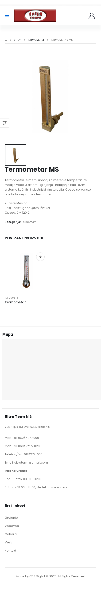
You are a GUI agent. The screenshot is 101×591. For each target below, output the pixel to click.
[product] (26, 271)
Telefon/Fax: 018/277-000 (24, 454)
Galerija (11, 534)
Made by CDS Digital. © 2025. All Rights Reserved (50, 576)
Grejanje (11, 517)
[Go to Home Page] (6, 39)
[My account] (92, 15)
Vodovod (12, 526)
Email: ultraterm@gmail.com (26, 462)
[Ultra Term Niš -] (35, 15)
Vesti (8, 542)
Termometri (28, 222)
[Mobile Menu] (8, 16)
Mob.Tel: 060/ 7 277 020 (22, 446)
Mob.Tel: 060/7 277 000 (22, 438)
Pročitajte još (40, 257)
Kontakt (10, 550)
